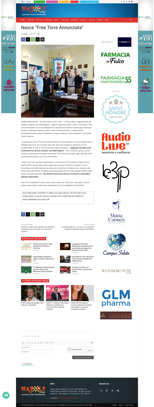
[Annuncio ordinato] (35, 343)
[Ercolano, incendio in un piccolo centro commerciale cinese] (65, 269)
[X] (126, 1)
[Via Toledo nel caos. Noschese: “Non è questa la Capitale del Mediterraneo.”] (65, 259)
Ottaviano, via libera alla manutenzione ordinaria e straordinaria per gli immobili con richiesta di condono (38, 229)
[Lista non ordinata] (37, 343)
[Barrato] (32, 343)
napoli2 (25, 34)
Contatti (114, 405)
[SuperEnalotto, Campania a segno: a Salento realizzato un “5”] (26, 259)
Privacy (121, 405)
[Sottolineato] (29, 343)
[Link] (46, 343)
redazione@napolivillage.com (68, 398)
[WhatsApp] (33, 39)
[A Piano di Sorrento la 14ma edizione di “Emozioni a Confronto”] (26, 246)
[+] (52, 342)
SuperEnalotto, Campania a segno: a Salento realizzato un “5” (43, 259)
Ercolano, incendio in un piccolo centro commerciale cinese (82, 269)
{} (49, 342)
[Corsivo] (26, 343)
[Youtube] (131, 1)
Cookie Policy (129, 405)
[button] (130, 20)
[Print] (42, 39)
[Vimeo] (129, 1)
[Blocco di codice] (43, 343)
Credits (95, 405)
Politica (24, 300)
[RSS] (112, 391)
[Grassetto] (23, 343)
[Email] (38, 39)
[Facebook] (121, 1)
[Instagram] (124, 1)
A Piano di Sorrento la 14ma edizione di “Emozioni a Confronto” (42, 246)
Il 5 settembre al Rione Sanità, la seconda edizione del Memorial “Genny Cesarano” (44, 269)
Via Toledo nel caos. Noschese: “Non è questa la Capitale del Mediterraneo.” (83, 259)
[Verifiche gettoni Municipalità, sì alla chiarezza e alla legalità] (32, 293)
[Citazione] (40, 343)
